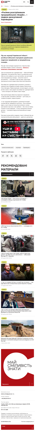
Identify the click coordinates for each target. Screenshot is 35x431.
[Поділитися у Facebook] (3, 156)
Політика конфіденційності (27, 421)
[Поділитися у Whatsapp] (16, 156)
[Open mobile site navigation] (32, 2)
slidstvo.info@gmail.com (6, 394)
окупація (18, 147)
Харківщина (26, 147)
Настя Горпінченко (6, 22)
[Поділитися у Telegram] (7, 156)
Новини (6, 6)
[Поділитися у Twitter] (11, 156)
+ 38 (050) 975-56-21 (6, 398)
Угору (3, 426)
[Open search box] (28, 2)
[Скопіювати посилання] (20, 156)
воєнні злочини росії (7, 147)
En (24, 2)
